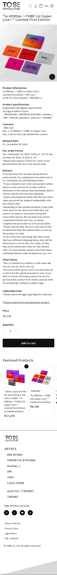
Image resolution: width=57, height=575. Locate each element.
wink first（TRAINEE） (21, 491)
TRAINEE (12, 497)
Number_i (13, 466)
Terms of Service (12, 523)
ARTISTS (10, 449)
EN (46, 5)
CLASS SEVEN (15, 483)
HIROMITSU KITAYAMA (21, 460)
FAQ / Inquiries (12, 538)
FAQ (24, 294)
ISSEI (10, 477)
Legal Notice (11, 533)
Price (6, 310)
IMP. (9, 471)
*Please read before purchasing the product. (26, 302)
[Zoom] (52, 77)
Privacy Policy (11, 528)
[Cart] (41, 6)
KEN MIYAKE (14, 454)
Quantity (8, 324)
